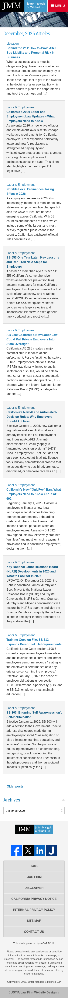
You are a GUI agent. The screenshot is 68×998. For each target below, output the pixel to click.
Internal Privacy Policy (34, 909)
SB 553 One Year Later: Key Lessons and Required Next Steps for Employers (32, 262)
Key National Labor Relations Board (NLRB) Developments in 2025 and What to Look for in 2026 (32, 571)
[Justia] (51, 850)
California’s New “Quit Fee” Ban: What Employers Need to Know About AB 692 (33, 494)
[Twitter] (28, 850)
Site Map (34, 920)
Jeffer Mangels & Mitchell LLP (44, 981)
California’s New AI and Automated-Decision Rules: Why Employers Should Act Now (31, 417)
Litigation (12, 43)
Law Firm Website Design (33, 992)
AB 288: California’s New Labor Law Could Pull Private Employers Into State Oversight (31, 339)
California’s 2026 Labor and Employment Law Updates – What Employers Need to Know (30, 116)
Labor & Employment (20, 107)
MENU (59, 6)
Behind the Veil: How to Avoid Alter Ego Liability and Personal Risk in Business (31, 53)
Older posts (13, 786)
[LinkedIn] (39, 850)
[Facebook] (16, 850)
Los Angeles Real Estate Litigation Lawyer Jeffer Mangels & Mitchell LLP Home (23, 6)
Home (34, 866)
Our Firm (34, 876)
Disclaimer (34, 887)
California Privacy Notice (34, 898)
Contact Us (34, 931)
